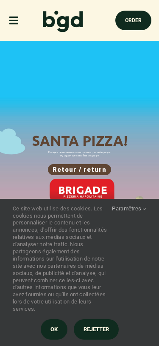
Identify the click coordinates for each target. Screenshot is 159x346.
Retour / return (79, 169)
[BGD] (63, 13)
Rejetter (96, 329)
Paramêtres (127, 208)
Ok (54, 329)
